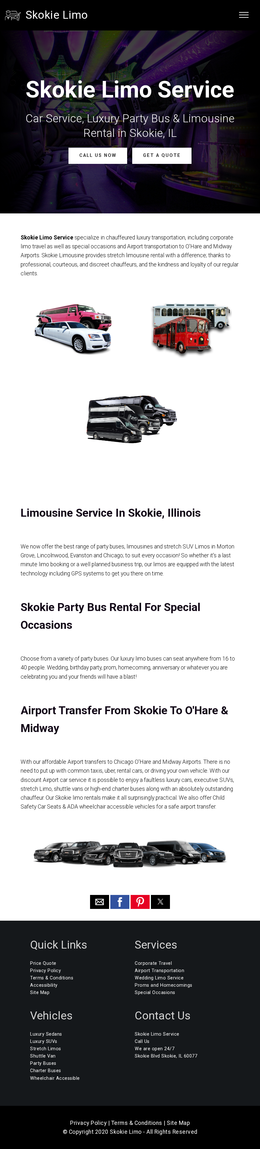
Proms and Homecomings (163, 985)
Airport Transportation (159, 970)
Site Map (39, 992)
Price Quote (43, 963)
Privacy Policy (45, 970)
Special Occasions (155, 992)
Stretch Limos (45, 1049)
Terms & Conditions (51, 978)
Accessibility (44, 985)
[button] (99, 902)
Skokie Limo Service (157, 1034)
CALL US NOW (97, 155)
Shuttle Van (43, 1056)
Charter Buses (45, 1070)
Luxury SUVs (43, 1041)
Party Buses (43, 1063)
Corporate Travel (153, 963)
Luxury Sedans (46, 1034)
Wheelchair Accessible (55, 1078)
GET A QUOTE (162, 155)
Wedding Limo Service (159, 978)
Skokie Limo (57, 15)
